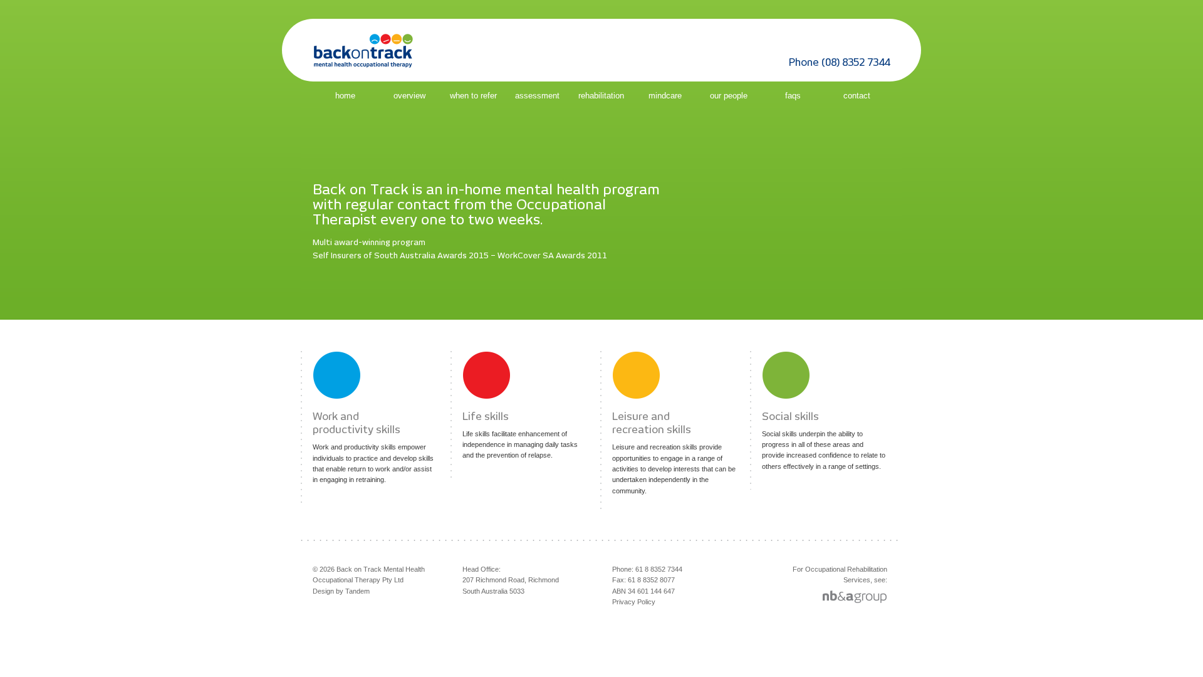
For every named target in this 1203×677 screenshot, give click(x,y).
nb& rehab (878, 597)
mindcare (665, 95)
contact (856, 95)
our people (728, 95)
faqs (793, 95)
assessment (537, 95)
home (345, 95)
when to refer (473, 95)
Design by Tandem (341, 591)
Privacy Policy (633, 602)
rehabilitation (601, 95)
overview (409, 95)
